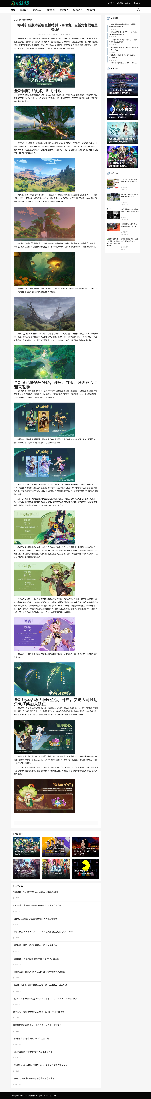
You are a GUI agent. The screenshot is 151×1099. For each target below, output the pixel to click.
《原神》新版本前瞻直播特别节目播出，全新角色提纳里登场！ (123, 25)
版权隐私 (137, 3)
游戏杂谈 (91, 10)
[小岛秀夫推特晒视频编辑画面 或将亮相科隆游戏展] (113, 213)
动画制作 (64, 10)
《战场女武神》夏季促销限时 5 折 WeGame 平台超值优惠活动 (123, 33)
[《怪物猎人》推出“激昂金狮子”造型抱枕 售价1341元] (113, 183)
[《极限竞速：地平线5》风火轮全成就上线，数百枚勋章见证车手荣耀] (113, 227)
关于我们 (111, 3)
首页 (13, 10)
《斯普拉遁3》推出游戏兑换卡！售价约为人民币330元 (123, 49)
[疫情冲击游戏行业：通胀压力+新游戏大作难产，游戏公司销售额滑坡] (113, 242)
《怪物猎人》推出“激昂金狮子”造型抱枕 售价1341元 (122, 56)
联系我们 (120, 3)
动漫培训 (51, 10)
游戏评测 (77, 10)
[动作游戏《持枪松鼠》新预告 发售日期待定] (113, 197)
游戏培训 (37, 10)
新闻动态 (24, 10)
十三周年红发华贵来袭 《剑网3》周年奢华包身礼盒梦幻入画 (123, 41)
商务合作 (128, 3)
